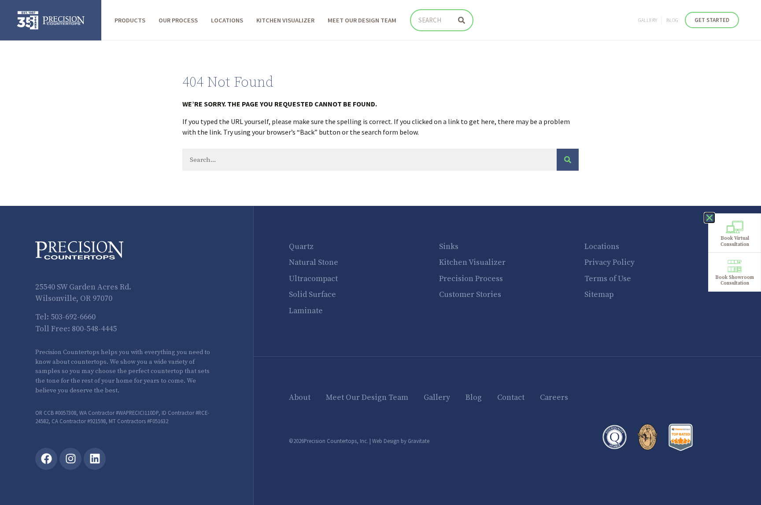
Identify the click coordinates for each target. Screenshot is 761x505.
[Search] (462, 20)
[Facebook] (46, 459)
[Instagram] (70, 459)
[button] (709, 217)
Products (130, 20)
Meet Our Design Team (362, 20)
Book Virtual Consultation (734, 241)
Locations (227, 20)
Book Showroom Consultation (734, 280)
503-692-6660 (73, 317)
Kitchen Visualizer (285, 20)
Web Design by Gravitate (400, 440)
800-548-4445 (94, 329)
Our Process (178, 20)
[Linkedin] (95, 459)
